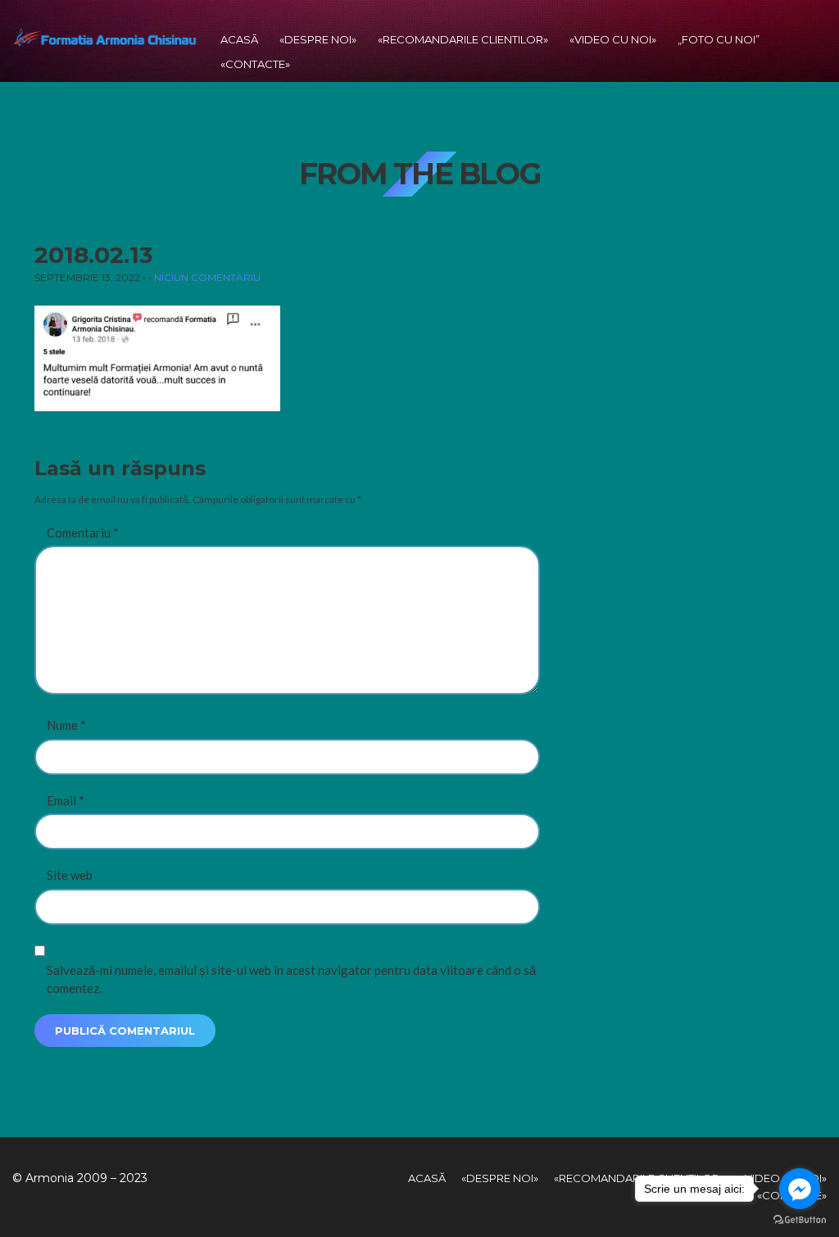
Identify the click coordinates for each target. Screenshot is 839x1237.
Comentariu (83, 532)
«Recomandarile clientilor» (463, 39)
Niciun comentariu (207, 277)
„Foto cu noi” (719, 39)
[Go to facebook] (799, 1188)
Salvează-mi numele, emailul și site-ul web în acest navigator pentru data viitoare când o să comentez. (291, 979)
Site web (70, 875)
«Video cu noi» (612, 39)
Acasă (239, 39)
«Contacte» (255, 63)
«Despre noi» (317, 39)
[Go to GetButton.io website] (799, 1220)
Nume (66, 725)
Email (65, 800)
